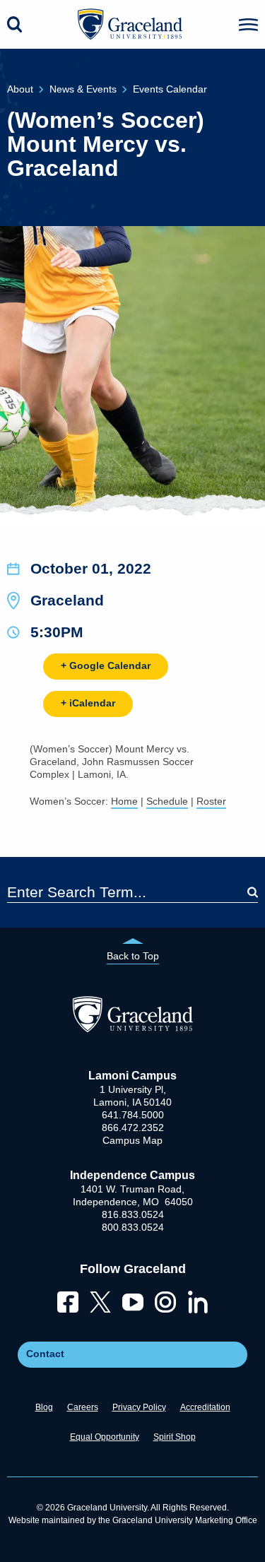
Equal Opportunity (104, 1437)
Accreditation (205, 1407)
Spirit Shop (174, 1437)
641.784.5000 (133, 1114)
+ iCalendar (88, 703)
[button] (248, 24)
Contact (45, 1353)
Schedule (167, 801)
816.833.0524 (133, 1214)
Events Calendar (170, 89)
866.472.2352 (133, 1127)
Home (124, 801)
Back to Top (133, 956)
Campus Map (132, 1140)
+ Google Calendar (106, 665)
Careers (82, 1407)
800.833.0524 (133, 1227)
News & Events (83, 89)
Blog (44, 1407)
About (20, 89)
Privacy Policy (139, 1407)
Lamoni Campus (132, 1076)
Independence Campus (132, 1175)
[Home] (132, 1028)
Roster (211, 801)
